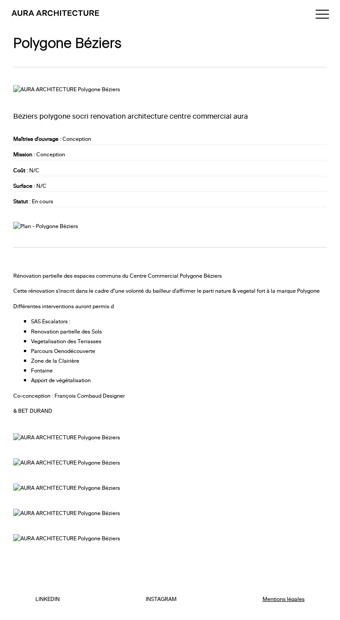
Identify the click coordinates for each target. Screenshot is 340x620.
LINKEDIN (47, 598)
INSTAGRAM (161, 598)
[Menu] (322, 14)
